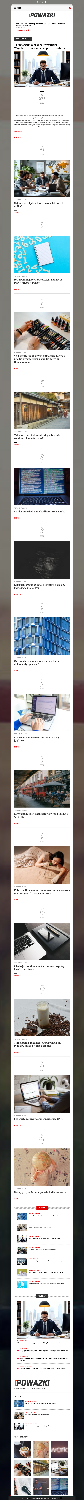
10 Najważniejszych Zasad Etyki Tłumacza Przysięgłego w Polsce (38, 281)
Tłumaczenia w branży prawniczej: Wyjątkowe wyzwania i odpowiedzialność (40, 24)
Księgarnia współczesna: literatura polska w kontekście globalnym (39, 586)
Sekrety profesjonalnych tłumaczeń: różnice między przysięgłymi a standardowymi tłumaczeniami (39, 359)
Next (69, 23)
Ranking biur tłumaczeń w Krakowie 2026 (40, 1227)
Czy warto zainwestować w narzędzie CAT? (38, 1118)
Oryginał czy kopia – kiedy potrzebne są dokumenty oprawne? (37, 662)
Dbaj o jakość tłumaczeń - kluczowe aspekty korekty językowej (39, 968)
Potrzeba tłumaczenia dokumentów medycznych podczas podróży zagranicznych (42, 891)
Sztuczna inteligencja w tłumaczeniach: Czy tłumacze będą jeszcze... (48, 1261)
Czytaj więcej (19, 131)
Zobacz (18, 213)
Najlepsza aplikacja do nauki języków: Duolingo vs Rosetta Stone (44, 1351)
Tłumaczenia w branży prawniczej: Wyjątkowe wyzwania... (41, 1426)
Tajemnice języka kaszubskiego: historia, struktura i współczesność (37, 437)
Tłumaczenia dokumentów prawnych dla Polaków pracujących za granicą (37, 1044)
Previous (67, 23)
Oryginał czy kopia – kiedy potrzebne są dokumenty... (40, 1403)
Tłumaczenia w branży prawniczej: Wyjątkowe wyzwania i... (45, 1238)
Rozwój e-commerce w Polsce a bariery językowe (36, 739)
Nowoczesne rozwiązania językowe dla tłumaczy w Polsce (41, 815)
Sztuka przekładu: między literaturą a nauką (39, 511)
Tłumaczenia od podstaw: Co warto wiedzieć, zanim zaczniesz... (46, 1272)
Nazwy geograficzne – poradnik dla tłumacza (40, 1192)
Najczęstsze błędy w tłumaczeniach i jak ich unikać (38, 204)
